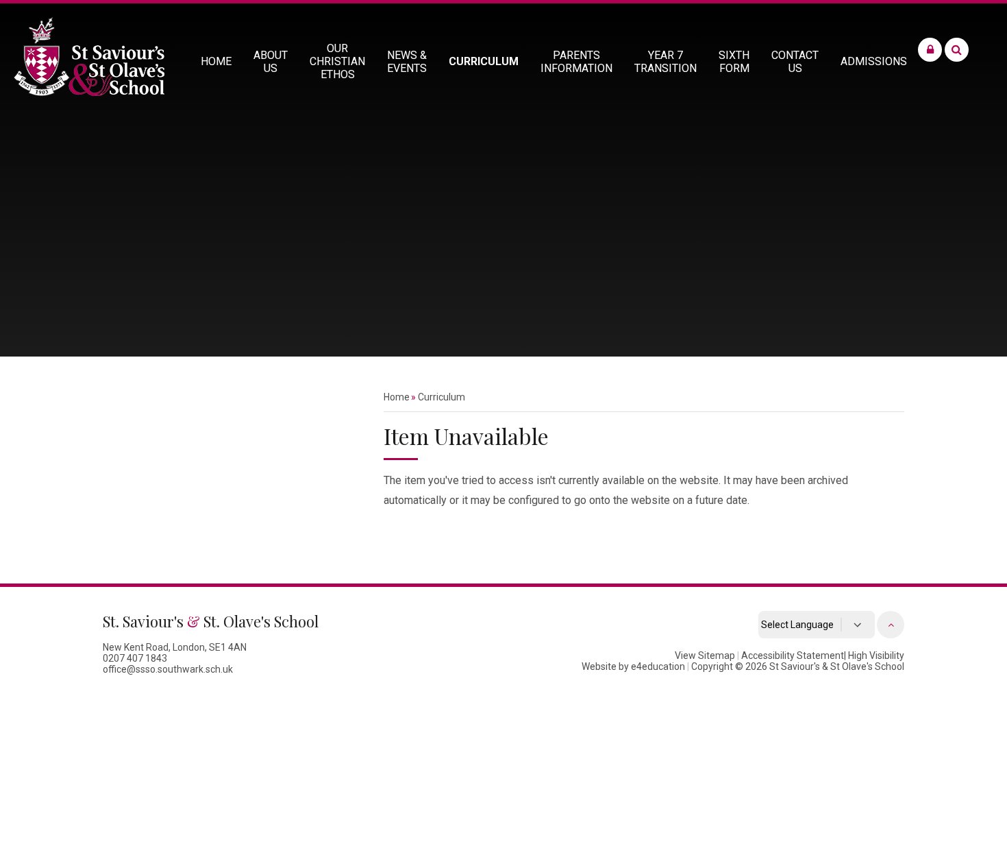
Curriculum (441, 397)
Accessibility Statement (792, 655)
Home (397, 397)
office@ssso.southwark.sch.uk (168, 669)
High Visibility (876, 655)
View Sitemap (705, 655)
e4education (658, 666)
